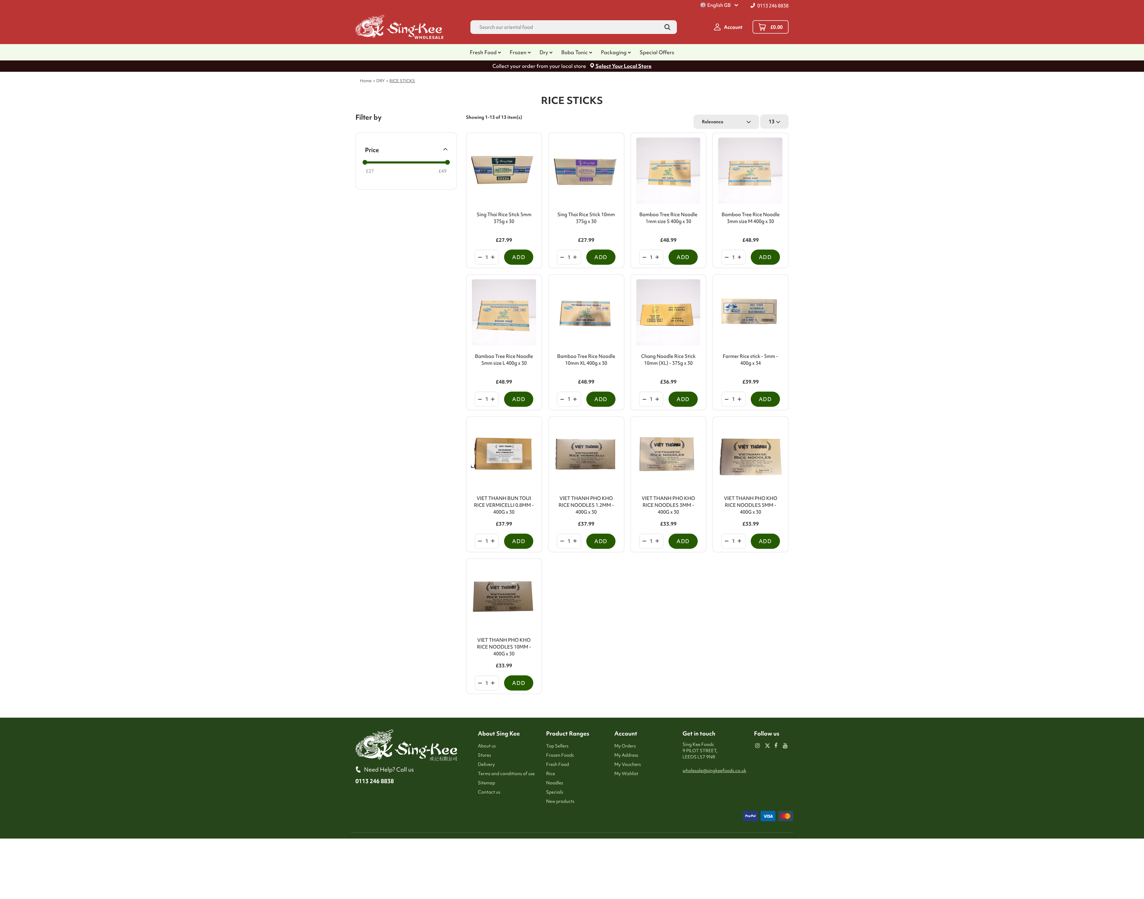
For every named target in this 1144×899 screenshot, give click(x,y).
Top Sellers (557, 746)
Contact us (489, 792)
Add (518, 257)
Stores (484, 755)
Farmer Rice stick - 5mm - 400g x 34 (750, 359)
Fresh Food (557, 764)
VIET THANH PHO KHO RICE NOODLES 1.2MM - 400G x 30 (586, 505)
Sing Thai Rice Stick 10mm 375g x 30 (586, 218)
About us (487, 746)
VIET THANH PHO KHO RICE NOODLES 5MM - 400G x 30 (750, 505)
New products (560, 801)
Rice (550, 774)
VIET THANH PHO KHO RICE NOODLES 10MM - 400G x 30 (504, 647)
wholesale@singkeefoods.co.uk (714, 771)
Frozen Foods (560, 755)
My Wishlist (626, 774)
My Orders (625, 746)
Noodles (554, 783)
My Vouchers (627, 764)
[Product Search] (667, 27)
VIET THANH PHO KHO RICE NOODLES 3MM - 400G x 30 (668, 505)
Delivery (486, 764)
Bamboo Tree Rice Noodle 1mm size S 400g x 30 (668, 218)
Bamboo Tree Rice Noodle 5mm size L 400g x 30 (504, 359)
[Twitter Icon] (766, 746)
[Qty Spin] (480, 257)
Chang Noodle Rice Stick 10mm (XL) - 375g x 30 (668, 359)
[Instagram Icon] (757, 746)
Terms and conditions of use (506, 774)
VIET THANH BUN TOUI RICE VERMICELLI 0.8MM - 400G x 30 (504, 505)
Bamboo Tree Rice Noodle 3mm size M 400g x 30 (751, 218)
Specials (554, 792)
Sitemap (486, 783)
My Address (626, 755)
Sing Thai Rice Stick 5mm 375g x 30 (504, 218)
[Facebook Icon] (775, 746)
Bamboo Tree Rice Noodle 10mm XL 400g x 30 (586, 359)
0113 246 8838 (773, 5)
